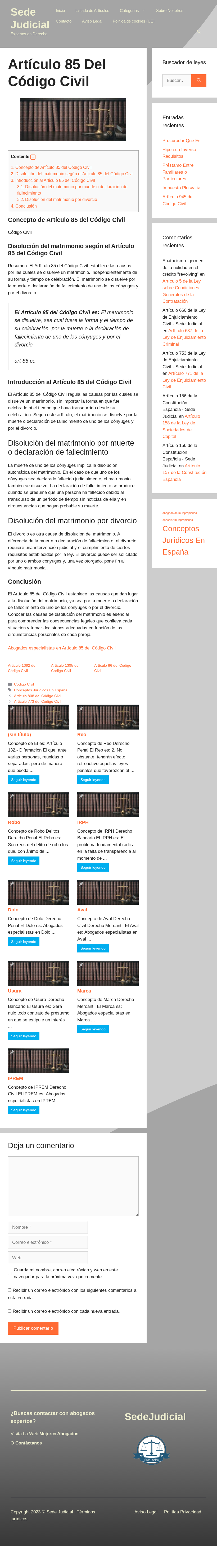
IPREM (15, 1078)
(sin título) (19, 734)
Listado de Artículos (92, 10)
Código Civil (24, 684)
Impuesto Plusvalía (181, 187)
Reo (81, 734)
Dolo (13, 909)
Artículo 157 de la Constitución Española (184, 472)
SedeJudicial (155, 1416)
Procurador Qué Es (181, 140)
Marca (84, 991)
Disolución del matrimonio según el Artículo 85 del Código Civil (72, 173)
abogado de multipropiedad (179, 513)
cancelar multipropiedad (177, 519)
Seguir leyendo (23, 780)
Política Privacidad (182, 1511)
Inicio (60, 10)
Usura (14, 991)
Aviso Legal (92, 21)
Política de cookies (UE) (134, 21)
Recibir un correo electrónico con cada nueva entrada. (66, 1311)
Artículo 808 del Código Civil (37, 696)
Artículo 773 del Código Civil (37, 701)
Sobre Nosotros (169, 10)
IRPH (83, 822)
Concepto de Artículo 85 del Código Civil (51, 167)
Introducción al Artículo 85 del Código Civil (53, 180)
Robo (14, 822)
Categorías (129, 10)
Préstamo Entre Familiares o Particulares (177, 172)
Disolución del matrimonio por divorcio (57, 199)
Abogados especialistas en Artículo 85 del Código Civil (62, 648)
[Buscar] (198, 80)
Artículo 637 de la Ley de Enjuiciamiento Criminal (184, 337)
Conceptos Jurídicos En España (40, 690)
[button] (32, 157)
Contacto (63, 21)
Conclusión (24, 206)
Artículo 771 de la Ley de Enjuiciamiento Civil (184, 380)
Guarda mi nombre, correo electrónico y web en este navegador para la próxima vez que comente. (66, 1273)
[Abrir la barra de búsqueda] (199, 32)
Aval (82, 909)
